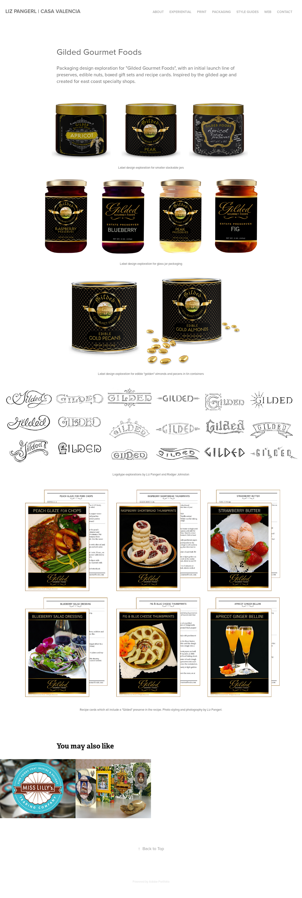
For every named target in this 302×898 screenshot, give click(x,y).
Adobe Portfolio (159, 881)
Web (267, 11)
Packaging (221, 11)
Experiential (180, 11)
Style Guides (247, 11)
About (158, 11)
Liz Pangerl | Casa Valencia (42, 11)
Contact (284, 11)
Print (201, 11)
